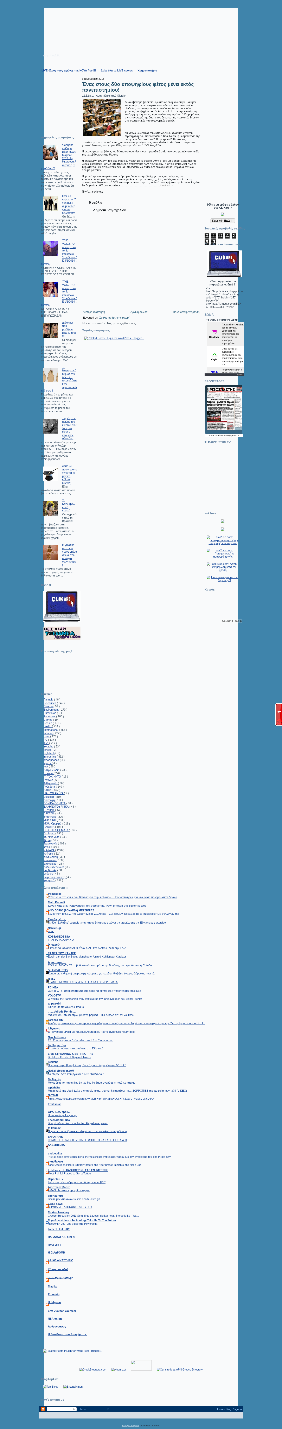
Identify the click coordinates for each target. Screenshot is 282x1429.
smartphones (52, 759)
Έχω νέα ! (54, 1244)
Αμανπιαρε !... (57, 962)
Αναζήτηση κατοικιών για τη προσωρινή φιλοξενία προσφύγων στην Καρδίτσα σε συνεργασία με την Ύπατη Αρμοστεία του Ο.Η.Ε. (126, 1023)
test (46, 766)
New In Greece (57, 1037)
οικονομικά (50, 863)
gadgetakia (55, 1153)
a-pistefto (54, 1087)
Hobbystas (54, 1302)
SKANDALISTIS (58, 970)
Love (47, 736)
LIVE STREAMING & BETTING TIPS (70, 1053)
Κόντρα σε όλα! (58, 1269)
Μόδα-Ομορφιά (53, 823)
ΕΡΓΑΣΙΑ (49, 813)
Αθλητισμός (51, 783)
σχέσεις (48, 873)
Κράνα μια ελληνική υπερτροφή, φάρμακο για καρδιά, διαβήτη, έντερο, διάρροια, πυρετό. (101, 973)
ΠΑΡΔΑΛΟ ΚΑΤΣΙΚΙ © (61, 1236)
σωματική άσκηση (55, 877)
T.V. (46, 743)
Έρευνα (49, 773)
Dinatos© (54, 944)
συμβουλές (50, 870)
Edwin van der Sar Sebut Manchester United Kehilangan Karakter (87, 956)
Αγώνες (49, 779)
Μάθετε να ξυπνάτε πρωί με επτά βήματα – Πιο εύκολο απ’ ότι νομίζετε (91, 1014)
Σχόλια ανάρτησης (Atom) (114, 317)
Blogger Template (130, 1425)
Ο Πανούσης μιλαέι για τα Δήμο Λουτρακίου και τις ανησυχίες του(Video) (91, 1031)
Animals (49, 699)
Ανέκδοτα (50, 786)
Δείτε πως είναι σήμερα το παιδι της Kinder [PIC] (77, 1182)
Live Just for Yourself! (62, 1310)
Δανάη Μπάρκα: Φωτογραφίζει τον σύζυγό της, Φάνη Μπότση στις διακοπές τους (97, 905)
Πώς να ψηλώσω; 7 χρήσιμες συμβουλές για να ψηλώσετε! (69, 204)
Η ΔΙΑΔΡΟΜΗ (56, 1252)
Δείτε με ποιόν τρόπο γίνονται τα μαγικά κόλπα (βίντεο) (69, 474)
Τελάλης (53, 1061)
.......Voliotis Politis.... (62, 1011)
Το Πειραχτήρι (57, 1045)
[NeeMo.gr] (118, 1369)
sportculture (55, 1195)
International (51, 729)
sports (48, 763)
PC (46, 739)
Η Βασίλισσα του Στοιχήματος (67, 1334)
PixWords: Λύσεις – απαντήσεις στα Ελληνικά (75, 1048)
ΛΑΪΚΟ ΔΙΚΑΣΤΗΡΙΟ (60, 1260)
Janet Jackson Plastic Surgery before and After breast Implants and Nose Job (94, 1164)
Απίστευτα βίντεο (59, 1187)
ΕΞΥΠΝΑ (49, 810)
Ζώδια (240, 374)
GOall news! (55, 1203)
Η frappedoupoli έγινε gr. (62, 1115)
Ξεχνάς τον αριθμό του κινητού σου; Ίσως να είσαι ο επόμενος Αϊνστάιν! (69, 428)
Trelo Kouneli (56, 902)
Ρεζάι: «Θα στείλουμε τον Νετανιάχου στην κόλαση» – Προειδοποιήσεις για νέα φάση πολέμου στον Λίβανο (112, 897)
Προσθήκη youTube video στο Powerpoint (72, 1223)
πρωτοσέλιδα (217, 435)
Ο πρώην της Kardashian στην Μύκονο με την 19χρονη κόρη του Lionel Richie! (95, 998)
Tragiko (52, 1286)
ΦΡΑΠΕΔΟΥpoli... (59, 1111)
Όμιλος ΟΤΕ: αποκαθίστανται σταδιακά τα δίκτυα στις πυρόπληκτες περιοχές (94, 990)
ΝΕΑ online (55, 1318)
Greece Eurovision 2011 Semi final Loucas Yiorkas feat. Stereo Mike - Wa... (93, 1215)
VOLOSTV (54, 995)
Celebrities (50, 703)
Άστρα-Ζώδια (52, 770)
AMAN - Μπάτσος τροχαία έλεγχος (69, 1190)
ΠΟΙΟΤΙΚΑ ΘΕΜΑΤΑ (56, 830)
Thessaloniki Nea (59, 1119)
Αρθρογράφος (57, 1326)
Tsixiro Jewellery (58, 1212)
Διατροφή (50, 800)
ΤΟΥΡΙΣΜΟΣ (52, 836)
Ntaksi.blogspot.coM (61, 1070)
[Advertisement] (218, 137)
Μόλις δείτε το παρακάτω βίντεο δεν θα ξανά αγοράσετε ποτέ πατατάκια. (92, 1082)
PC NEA (53, 987)
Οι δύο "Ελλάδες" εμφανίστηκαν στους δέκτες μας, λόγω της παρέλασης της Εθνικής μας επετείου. (107, 922)
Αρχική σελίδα (139, 311)
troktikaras (54, 1104)
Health (48, 726)
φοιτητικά (49, 880)
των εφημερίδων (231, 435)
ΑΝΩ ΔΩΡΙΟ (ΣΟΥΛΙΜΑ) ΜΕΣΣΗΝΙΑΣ (71, 910)
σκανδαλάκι (55, 1161)
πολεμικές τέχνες (54, 867)
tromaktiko (55, 893)
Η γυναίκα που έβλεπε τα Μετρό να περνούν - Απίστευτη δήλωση (87, 1131)
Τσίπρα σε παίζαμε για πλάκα (66, 1006)
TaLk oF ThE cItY (59, 1229)
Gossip (48, 723)
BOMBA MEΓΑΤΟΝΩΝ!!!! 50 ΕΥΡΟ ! (70, 1207)
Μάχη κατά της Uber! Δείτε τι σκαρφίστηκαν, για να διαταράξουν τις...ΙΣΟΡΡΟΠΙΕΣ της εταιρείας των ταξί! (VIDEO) (117, 1090)
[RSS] (43, 1417)
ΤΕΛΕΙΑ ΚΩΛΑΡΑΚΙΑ (61, 939)
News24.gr (54, 928)
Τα (209, 435)
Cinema (48, 706)
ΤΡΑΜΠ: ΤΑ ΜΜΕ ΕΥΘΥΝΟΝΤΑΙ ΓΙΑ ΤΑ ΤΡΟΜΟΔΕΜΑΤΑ (83, 982)
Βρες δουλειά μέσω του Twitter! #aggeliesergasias (78, 1123)
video (51, 931)
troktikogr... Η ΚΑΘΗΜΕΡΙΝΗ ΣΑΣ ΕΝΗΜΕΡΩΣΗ (78, 1170)
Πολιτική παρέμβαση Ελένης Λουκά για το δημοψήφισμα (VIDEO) (87, 1065)
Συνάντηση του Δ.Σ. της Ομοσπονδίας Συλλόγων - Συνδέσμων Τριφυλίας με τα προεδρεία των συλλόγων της (113, 913)
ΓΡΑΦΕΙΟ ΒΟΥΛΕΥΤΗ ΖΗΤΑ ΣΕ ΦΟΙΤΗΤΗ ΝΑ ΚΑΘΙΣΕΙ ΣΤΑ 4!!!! (87, 1140)
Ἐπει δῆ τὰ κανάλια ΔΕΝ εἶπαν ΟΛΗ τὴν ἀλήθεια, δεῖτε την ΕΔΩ (87, 948)
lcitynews (54, 1028)
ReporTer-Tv (55, 1179)
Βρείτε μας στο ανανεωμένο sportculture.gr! (74, 1199)
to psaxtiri (54, 1003)
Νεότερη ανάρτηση (94, 311)
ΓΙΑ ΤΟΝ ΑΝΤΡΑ (54, 793)
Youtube (49, 746)
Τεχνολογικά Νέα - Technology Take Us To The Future (82, 1220)
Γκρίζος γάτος (57, 919)
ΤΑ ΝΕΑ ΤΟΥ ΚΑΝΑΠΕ (62, 953)
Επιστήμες (50, 816)
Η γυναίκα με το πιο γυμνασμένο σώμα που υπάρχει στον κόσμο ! (69, 555)
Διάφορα (49, 796)
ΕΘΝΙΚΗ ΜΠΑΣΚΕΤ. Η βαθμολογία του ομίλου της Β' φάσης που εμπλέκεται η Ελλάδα (100, 965)
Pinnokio (53, 1294)
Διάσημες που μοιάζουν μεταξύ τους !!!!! (69, 329)
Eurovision (50, 712)
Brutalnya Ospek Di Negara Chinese (69, 1057)
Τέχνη (47, 840)
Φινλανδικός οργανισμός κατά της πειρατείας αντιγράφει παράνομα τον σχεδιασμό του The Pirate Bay (109, 1156)
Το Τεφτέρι (54, 1079)
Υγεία (47, 846)
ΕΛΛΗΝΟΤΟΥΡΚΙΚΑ (56, 806)
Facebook (50, 716)
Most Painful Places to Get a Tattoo (69, 1173)
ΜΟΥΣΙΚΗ (50, 820)
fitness (48, 749)
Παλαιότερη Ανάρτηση (186, 311)
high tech (49, 753)
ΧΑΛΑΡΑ (49, 850)
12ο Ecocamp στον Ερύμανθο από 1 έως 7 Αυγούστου (80, 1040)
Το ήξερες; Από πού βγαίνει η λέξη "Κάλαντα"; (76, 1074)
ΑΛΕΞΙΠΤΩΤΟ (56, 1144)
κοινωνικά (50, 860)
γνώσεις (49, 853)
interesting (50, 756)
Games (48, 719)
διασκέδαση (51, 856)
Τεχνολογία (51, 843)
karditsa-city (55, 1019)
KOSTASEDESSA (59, 936)
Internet (48, 733)
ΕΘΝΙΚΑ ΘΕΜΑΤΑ (55, 803)
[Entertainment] (73, 1386)
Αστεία (48, 790)
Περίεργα (49, 833)
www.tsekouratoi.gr (60, 1277)
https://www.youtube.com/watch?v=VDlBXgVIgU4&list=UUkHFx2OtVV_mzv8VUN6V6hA (101, 1098)
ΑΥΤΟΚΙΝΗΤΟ (53, 776)
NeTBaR (53, 1095)
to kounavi (54, 1128)
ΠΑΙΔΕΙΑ (49, 826)
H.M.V (52, 978)
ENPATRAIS (55, 1136)
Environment (51, 709)
